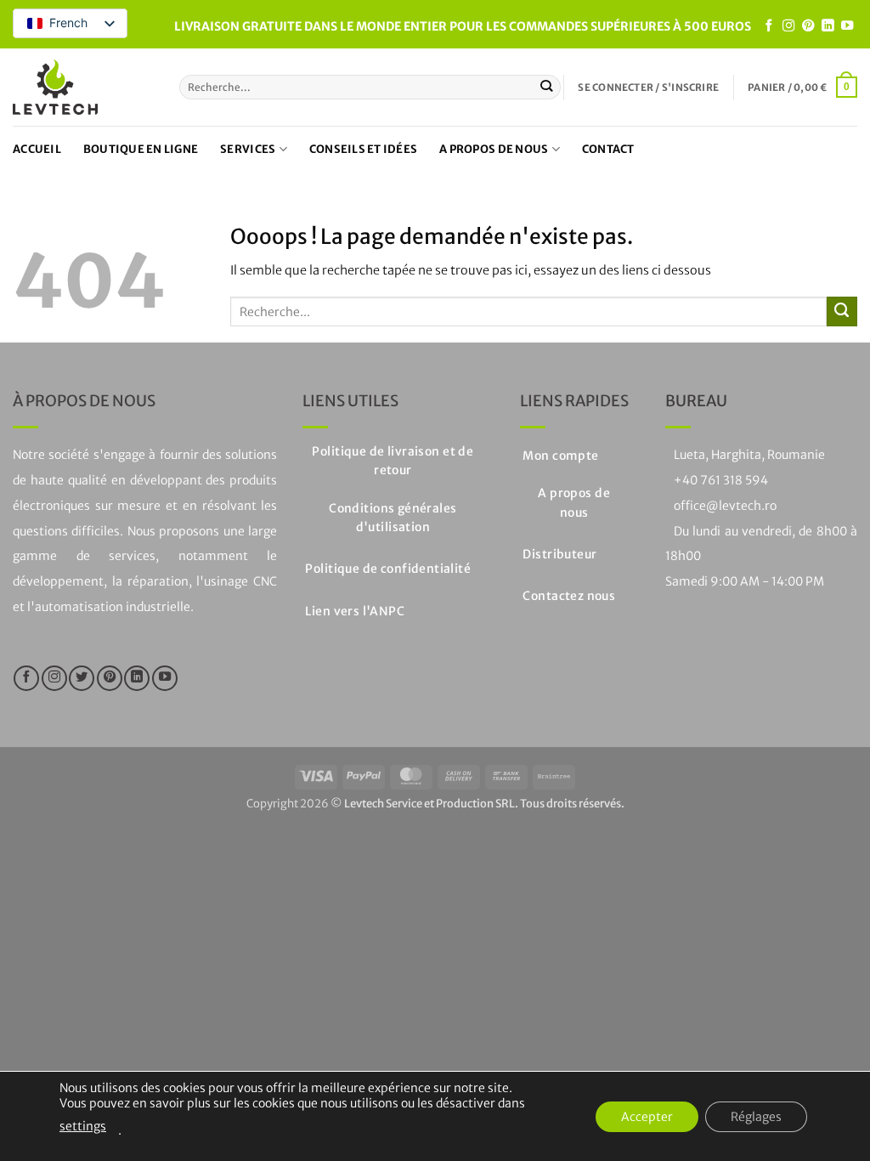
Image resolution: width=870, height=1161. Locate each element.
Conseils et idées (363, 149)
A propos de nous (493, 149)
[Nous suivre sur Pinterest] (808, 26)
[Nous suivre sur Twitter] (81, 678)
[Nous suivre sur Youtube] (847, 26)
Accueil (37, 149)
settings (82, 1126)
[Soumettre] (547, 87)
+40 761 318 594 (721, 480)
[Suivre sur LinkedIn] (827, 26)
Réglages (756, 1116)
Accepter (647, 1116)
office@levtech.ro (725, 505)
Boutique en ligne (140, 149)
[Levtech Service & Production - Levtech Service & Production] (55, 87)
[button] (648, 87)
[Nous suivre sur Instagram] (788, 26)
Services (247, 149)
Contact (608, 149)
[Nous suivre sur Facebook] (769, 26)
